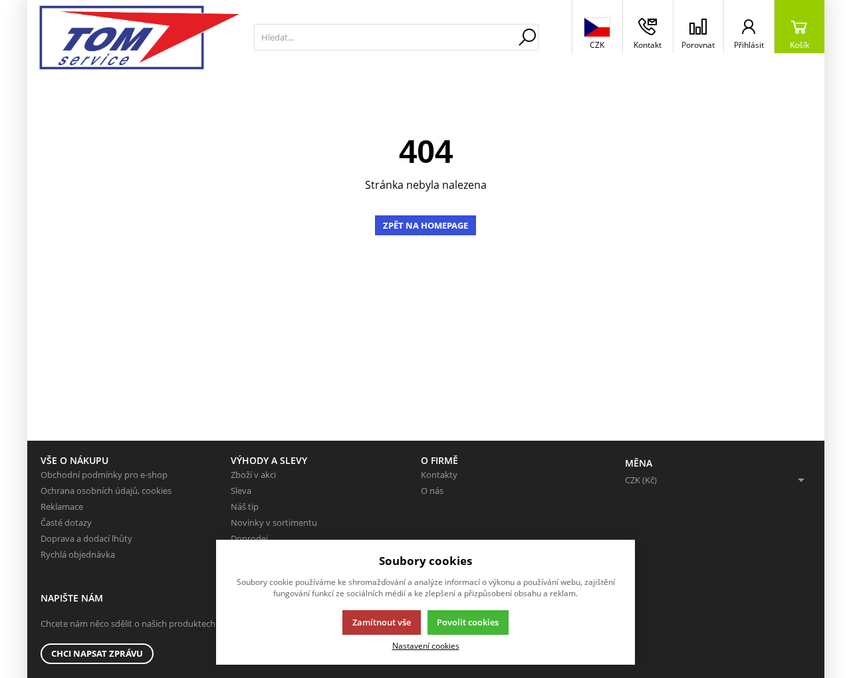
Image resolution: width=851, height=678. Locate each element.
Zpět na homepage (425, 225)
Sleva (241, 491)
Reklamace (62, 506)
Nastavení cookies (425, 645)
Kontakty (439, 475)
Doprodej (249, 538)
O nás (432, 491)
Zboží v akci (253, 475)
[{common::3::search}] (527, 37)
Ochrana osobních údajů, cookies (106, 491)
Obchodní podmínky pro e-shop (104, 475)
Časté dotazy (66, 522)
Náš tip (245, 506)
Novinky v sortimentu (274, 522)
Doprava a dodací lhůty (86, 538)
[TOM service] (137, 37)
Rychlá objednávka (78, 554)
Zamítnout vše (381, 622)
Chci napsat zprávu (97, 653)
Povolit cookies (468, 622)
